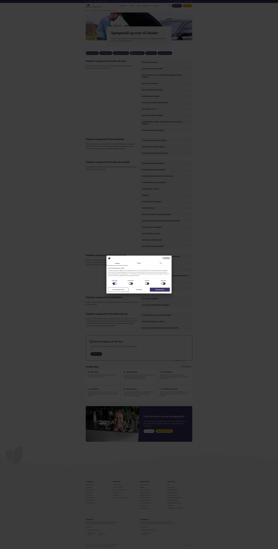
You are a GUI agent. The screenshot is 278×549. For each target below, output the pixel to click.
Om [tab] (161, 263)
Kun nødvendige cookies (118, 289)
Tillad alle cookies (159, 289)
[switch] (131, 283)
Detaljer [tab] (139, 263)
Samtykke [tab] (117, 263)
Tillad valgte (139, 289)
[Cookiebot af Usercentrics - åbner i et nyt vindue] (163, 258)
